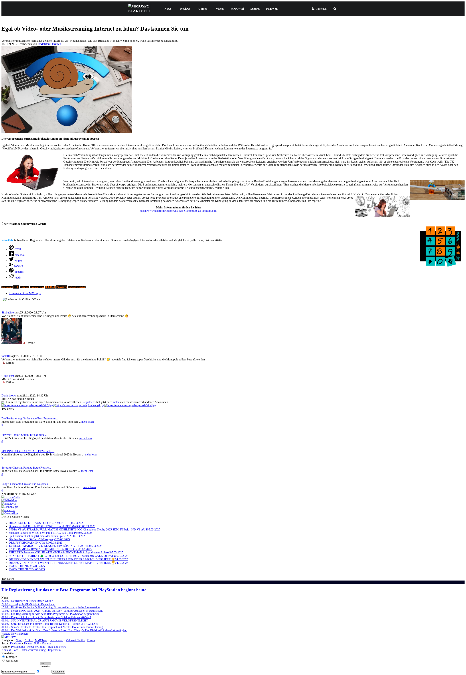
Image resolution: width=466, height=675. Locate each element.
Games (202, 8)
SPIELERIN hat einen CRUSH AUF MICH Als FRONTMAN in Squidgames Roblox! (66, 552)
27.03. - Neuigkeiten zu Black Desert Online (27, 600)
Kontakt (6, 650)
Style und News (57, 646)
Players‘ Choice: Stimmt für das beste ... (24, 434)
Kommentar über (25, 293)
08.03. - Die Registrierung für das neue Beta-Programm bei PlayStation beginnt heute (50, 613)
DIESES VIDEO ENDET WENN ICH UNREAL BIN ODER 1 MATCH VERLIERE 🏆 (68, 559)
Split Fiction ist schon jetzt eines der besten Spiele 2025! (47, 536)
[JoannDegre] (9, 506)
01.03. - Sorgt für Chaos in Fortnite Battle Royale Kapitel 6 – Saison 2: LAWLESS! (49, 623)
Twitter (28, 643)
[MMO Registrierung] (130, 405)
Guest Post (7, 375)
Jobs (15, 650)
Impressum (54, 650)
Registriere (88, 402)
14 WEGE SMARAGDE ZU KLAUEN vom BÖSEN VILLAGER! (55, 545)
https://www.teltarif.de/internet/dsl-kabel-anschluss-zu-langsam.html (178, 210)
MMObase (41, 640)
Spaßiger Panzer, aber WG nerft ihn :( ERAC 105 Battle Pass (50, 532)
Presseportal (18, 646)
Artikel (29, 640)
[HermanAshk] (10, 497)
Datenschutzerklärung (33, 650)
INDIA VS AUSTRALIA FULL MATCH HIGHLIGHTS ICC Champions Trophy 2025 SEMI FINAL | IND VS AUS (84, 529)
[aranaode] (8, 510)
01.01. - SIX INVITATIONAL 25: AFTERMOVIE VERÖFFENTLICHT (44, 620)
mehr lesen (87, 421)
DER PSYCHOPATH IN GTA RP (35, 542)
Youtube (46, 643)
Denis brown (8, 395)
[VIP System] (78, 405)
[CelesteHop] (9, 513)
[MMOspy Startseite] (8, 636)
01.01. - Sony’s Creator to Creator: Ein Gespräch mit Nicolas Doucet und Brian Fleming (52, 627)
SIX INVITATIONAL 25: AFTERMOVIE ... (27, 451)
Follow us (272, 8)
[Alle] (45, 663)
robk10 (5, 356)
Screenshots (56, 640)
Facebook (15, 643)
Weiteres (254, 8)
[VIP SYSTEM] (27, 405)
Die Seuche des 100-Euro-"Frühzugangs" (39, 539)
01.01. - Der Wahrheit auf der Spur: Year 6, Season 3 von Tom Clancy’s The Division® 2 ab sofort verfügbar (64, 630)
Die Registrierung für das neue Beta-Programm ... (29, 418)
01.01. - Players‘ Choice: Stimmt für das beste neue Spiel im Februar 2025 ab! (46, 617)
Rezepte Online (36, 646)
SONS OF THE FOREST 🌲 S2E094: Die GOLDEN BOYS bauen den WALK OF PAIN (68, 555)
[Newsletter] (45, 666)
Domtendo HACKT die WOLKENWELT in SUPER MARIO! (52, 526)
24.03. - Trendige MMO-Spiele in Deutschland (28, 604)
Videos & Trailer (75, 640)
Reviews (185, 8)
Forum (91, 640)
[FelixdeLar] (9, 500)
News (168, 8)
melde (115, 402)
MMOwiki (237, 8)
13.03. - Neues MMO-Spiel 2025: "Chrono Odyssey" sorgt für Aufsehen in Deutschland (52, 610)
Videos (220, 8)
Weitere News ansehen (14, 633)
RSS (37, 643)
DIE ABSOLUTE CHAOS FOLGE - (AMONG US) (46, 522)
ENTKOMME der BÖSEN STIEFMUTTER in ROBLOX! (50, 549)
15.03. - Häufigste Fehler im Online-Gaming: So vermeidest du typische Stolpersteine (50, 607)
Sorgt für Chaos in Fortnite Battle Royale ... (26, 467)
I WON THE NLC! (27, 566)
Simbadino (7, 312)
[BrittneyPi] (8, 503)
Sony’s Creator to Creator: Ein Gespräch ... (26, 483)
